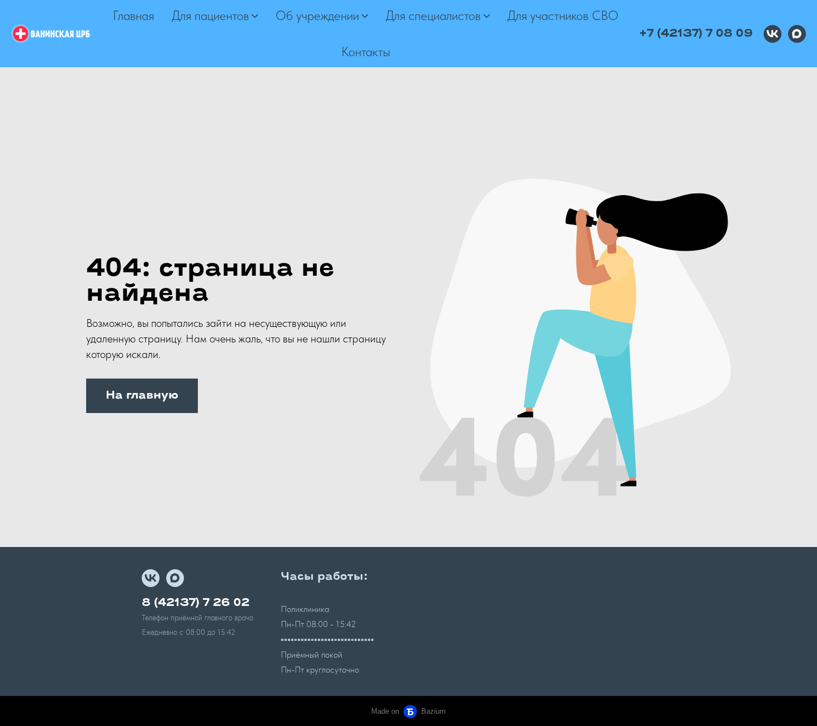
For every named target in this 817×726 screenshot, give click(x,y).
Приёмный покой (311, 654)
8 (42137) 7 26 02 (196, 603)
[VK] (772, 34)
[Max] (797, 34)
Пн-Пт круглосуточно (320, 669)
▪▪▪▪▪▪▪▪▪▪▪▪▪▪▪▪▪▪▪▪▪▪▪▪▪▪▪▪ (327, 639)
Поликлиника (305, 609)
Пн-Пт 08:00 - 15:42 (318, 624)
